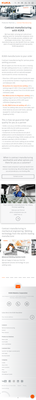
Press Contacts (5, 332)
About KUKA (5, 365)
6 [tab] (24, 277)
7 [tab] (28, 277)
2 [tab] (7, 277)
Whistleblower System (7, 374)
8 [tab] (32, 277)
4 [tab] (15, 277)
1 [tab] (3, 277)
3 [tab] (11, 277)
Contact (4, 330)
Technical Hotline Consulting (8, 328)
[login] (25, 3)
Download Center (6, 355)
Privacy (24, 385)
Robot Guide (5, 339)
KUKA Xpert (4, 353)
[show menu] (32, 3)
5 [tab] (20, 277)
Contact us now (18, 176)
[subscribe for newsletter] (32, 317)
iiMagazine (4, 372)
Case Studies (5, 342)
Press (3, 369)
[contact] (18, 3)
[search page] (15, 3)
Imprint (19, 385)
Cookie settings (5, 388)
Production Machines (8, 23)
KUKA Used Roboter (6, 344)
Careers (3, 362)
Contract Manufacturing (24, 23)
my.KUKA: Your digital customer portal (11, 351)
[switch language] (22, 3)
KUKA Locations (5, 367)
